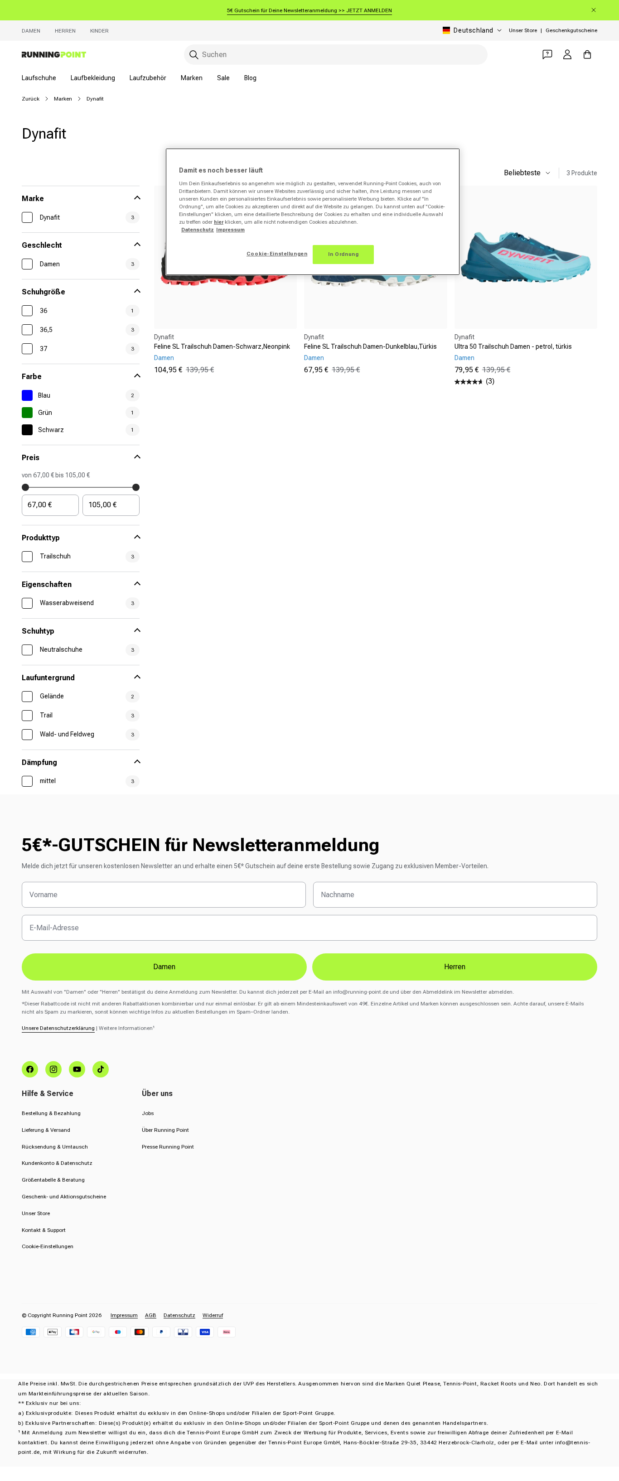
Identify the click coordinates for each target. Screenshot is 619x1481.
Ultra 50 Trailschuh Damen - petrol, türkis (513, 346)
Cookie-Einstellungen (47, 1246)
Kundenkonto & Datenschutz (57, 1163)
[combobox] (336, 54)
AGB (150, 1315)
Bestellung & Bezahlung (51, 1113)
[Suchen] (194, 55)
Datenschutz (179, 1315)
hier (218, 222)
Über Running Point (165, 1130)
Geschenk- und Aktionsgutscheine (64, 1196)
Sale (223, 78)
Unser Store (523, 30)
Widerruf (213, 1315)
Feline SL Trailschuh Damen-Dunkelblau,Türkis (370, 346)
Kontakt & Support (44, 1230)
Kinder (99, 31)
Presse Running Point (168, 1147)
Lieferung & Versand (46, 1130)
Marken (192, 78)
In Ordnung (343, 254)
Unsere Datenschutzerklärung (58, 1028)
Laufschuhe (39, 78)
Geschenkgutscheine (571, 30)
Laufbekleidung (93, 78)
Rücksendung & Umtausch (55, 1147)
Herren (65, 31)
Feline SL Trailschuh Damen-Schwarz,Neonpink (222, 346)
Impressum (124, 1315)
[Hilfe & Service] (547, 54)
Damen (31, 31)
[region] (312, 211)
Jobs (148, 1113)
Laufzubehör (148, 78)
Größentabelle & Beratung (53, 1180)
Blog (250, 78)
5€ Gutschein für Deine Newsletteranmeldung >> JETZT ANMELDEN (309, 10)
